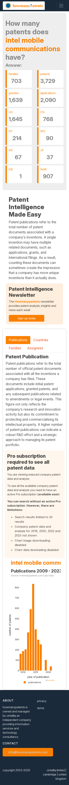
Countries (40, 340)
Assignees (35, 348)
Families (15, 348)
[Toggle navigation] (61, 5)
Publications (18, 340)
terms (40, 708)
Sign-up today (27, 318)
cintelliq (11, 715)
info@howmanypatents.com (27, 752)
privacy (42, 701)
